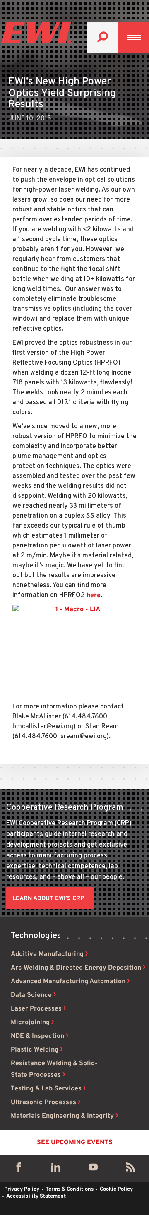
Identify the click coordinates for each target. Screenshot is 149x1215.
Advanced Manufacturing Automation (68, 981)
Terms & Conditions (70, 1189)
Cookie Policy (116, 1189)
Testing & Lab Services (46, 1089)
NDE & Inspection (37, 1036)
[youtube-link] (93, 1169)
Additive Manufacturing (47, 954)
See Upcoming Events (75, 1142)
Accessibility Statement (36, 1196)
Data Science (31, 995)
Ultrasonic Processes (43, 1102)
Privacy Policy (21, 1189)
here (94, 595)
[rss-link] (130, 1169)
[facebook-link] (18, 1169)
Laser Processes (36, 1009)
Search (102, 37)
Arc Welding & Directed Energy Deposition (76, 968)
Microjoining (30, 1022)
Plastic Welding (34, 1050)
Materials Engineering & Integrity (62, 1116)
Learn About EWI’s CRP (48, 899)
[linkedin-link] (55, 1169)
